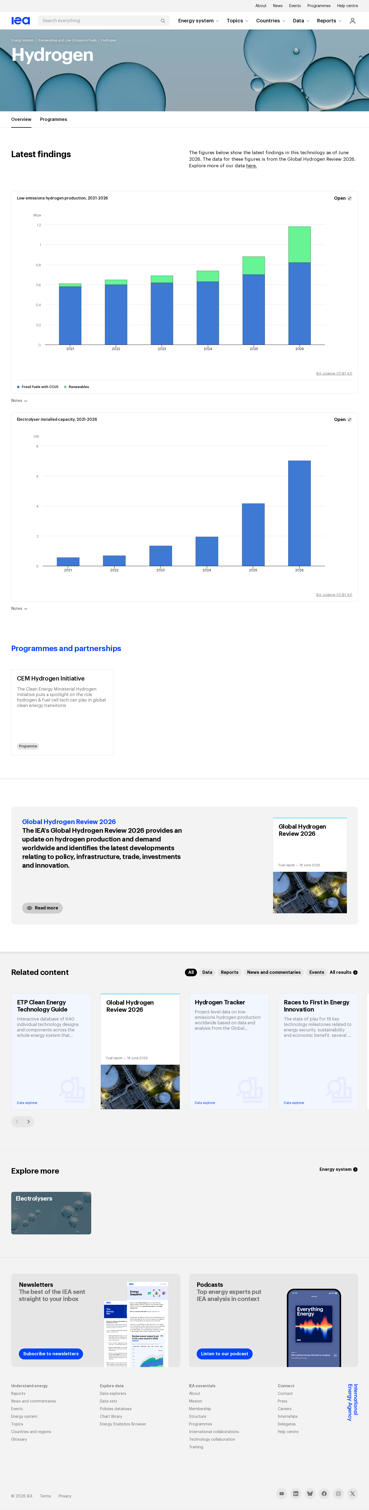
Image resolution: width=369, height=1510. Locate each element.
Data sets (108, 1401)
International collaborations (214, 1432)
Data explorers (113, 1394)
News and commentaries (33, 1401)
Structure (197, 1417)
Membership (200, 1409)
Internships (288, 1417)
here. (251, 165)
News (278, 6)
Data (298, 20)
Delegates (287, 1424)
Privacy (65, 1496)
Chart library (111, 1417)
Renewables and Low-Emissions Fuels (67, 40)
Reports (326, 20)
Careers (285, 1409)
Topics (235, 20)
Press (282, 1401)
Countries (268, 20)
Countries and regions (31, 1432)
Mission (195, 1401)
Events (295, 6)
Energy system (196, 20)
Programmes (319, 6)
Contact (285, 1394)
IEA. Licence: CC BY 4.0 (334, 373)
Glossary (19, 1440)
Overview (21, 119)
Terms (45, 1496)
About (261, 6)
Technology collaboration (212, 1440)
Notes (16, 401)
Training (196, 1447)
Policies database (116, 1409)
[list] (184, 712)
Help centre (347, 6)
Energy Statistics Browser (123, 1424)
